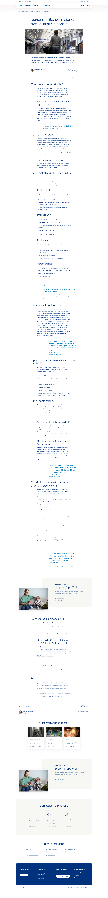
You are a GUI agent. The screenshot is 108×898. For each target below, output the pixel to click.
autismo (43, 653)
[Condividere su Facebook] (72, 70)
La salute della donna (71, 849)
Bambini (59, 77)
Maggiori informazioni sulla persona (30, 713)
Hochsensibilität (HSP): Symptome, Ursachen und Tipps (50, 696)
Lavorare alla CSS (79, 872)
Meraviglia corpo (51, 854)
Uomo (55, 77)
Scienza (44, 77)
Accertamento (66, 77)
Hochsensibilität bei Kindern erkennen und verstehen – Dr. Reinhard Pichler (55, 693)
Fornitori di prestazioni (28, 1)
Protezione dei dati (84, 887)
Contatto (81, 1)
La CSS (35, 1)
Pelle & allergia (51, 852)
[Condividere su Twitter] (75, 70)
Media (77, 875)
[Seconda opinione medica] (72, 820)
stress (53, 273)
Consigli (71, 77)
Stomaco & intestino (52, 849)
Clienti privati (21, 1)
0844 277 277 (41, 874)
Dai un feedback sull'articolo (83, 711)
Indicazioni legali (77, 887)
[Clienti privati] (20, 5)
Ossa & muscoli (32, 852)
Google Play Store (60, 600)
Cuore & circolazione (33, 854)
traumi (38, 653)
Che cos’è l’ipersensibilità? (36, 77)
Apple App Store (60, 597)
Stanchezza (41, 279)
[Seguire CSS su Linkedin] (26, 887)
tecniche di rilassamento (45, 537)
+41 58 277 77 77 (41, 878)
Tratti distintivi (50, 77)
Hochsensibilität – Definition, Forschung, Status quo (50, 690)
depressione (50, 655)
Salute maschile (70, 852)
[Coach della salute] (54, 820)
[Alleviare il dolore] (36, 820)
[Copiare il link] (69, 70)
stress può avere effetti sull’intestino (56, 395)
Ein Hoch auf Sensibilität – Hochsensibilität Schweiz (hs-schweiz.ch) (53, 685)
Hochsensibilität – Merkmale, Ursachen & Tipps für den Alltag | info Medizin (54, 682)
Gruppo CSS (78, 878)
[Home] (19, 11)
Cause (76, 77)
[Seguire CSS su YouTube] (23, 887)
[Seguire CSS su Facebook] (21, 887)
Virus (30, 849)
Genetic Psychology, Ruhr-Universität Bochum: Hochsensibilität (52, 688)
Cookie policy (70, 887)
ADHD (38, 655)
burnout (43, 655)
